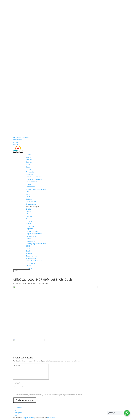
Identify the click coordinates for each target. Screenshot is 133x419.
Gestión (28, 157)
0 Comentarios (43, 283)
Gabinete (29, 162)
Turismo (29, 199)
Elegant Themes (28, 418)
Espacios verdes (31, 182)
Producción (30, 172)
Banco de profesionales (21, 137)
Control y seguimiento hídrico (36, 189)
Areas (28, 164)
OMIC (28, 192)
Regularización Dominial (34, 179)
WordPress (51, 418)
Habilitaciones (30, 187)
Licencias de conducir (33, 177)
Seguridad (29, 174)
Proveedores (17, 140)
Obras (28, 194)
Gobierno (29, 167)
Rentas (28, 184)
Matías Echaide (21, 283)
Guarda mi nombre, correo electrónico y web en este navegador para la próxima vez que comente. (49, 395)
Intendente (29, 160)
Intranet (16, 142)
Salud (28, 197)
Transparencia (31, 204)
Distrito (28, 155)
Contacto (16, 144)
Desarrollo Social (32, 201)
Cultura (28, 169)
